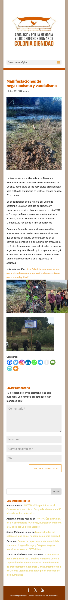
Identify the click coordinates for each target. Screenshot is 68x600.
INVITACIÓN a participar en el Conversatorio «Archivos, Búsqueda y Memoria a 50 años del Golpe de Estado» (33, 509)
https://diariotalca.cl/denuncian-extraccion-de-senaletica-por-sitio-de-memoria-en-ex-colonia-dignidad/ (33, 273)
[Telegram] (40, 362)
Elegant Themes (27, 596)
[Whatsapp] (34, 362)
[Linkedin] (28, 362)
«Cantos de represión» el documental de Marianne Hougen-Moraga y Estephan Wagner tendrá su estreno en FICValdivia (32, 545)
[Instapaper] (46, 362)
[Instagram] (22, 362)
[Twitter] (16, 362)
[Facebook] (9, 362)
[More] (16, 368)
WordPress (53, 596)
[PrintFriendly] (9, 368)
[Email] (53, 362)
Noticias (24, 91)
